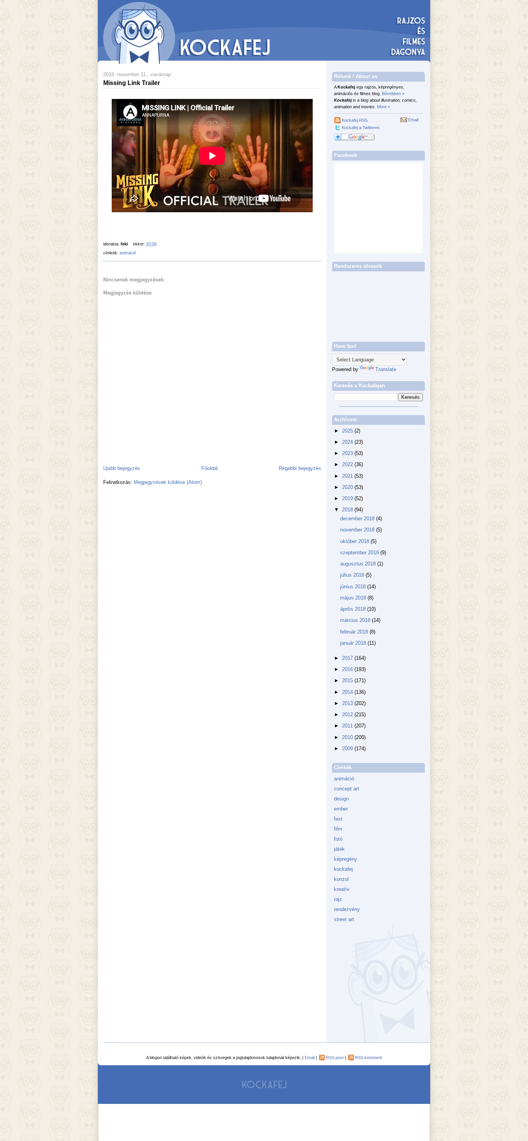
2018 (348, 510)
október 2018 (355, 541)
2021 (348, 476)
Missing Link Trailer (131, 82)
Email (413, 120)
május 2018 (354, 598)
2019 (348, 498)
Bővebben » (393, 93)
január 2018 (354, 643)
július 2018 (353, 575)
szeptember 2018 (360, 552)
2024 (348, 442)
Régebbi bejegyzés (300, 468)
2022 (348, 464)
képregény (345, 859)
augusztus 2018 (358, 564)
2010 (348, 737)
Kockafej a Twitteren (361, 127)
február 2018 (355, 632)
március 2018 (356, 620)
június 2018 (353, 586)
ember (341, 809)
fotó (338, 839)
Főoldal (209, 468)
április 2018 (353, 609)
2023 (348, 453)
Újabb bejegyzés (121, 468)
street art (344, 919)
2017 (348, 658)
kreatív (341, 889)
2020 (348, 487)
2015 (348, 680)
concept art (346, 789)
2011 (348, 726)
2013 (348, 703)
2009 (348, 748)
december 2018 (358, 518)
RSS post (335, 1057)
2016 (348, 669)
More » (383, 106)
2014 (348, 692)
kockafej (343, 869)
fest (338, 819)
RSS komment (368, 1057)
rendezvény (347, 909)
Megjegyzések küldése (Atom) (168, 482)
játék (339, 849)
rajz (338, 899)
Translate (385, 369)
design (341, 799)
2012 (348, 714)
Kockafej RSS (355, 120)
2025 (348, 431)
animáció (127, 252)
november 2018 (358, 530)
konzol (341, 879)
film (338, 829)
